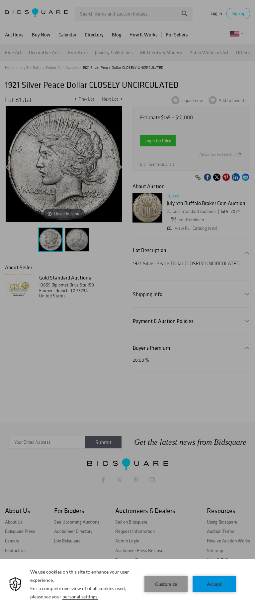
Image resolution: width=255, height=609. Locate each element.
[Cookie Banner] (127, 584)
